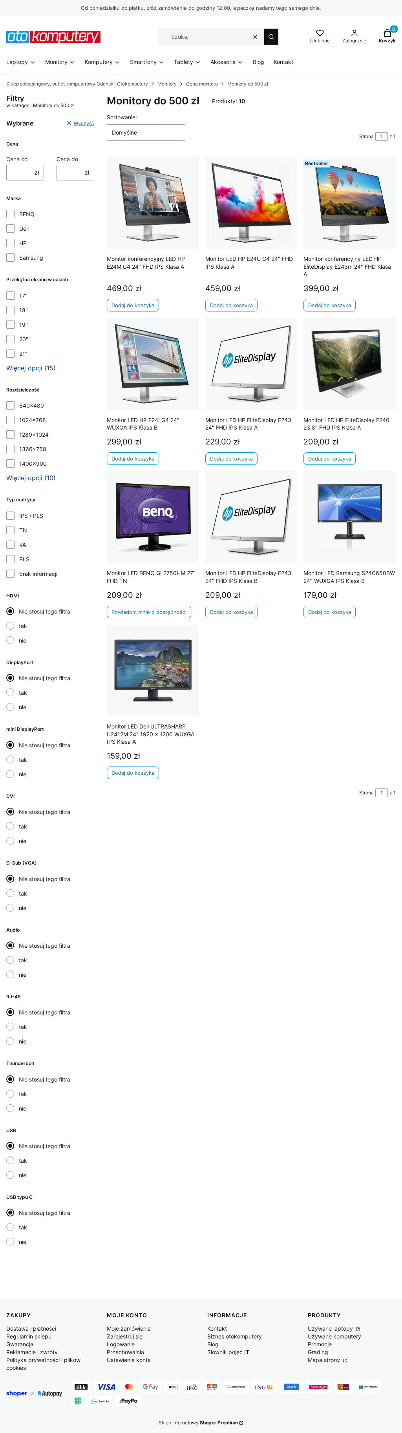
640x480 (31, 405)
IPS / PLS (31, 515)
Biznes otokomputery (234, 1336)
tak (23, 626)
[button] (271, 37)
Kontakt (217, 1328)
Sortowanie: (122, 117)
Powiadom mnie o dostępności (148, 612)
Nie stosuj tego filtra (44, 611)
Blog (213, 1344)
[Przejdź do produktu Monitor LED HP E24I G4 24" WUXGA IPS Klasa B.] (153, 364)
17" (23, 295)
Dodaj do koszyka (132, 305)
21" (23, 353)
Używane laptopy (331, 1328)
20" (23, 339)
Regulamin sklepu (28, 1336)
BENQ (27, 214)
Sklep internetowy (198, 1423)
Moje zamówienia (129, 1328)
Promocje (320, 1344)
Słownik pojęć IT (228, 1352)
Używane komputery (334, 1336)
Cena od (17, 159)
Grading (318, 1352)
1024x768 (32, 420)
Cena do (67, 159)
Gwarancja (19, 1344)
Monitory (167, 84)
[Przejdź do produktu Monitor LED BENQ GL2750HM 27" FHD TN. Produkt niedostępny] (153, 517)
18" (23, 310)
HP (23, 243)
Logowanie (121, 1344)
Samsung (31, 257)
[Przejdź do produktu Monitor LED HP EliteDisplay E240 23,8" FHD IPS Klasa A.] (349, 364)
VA (22, 544)
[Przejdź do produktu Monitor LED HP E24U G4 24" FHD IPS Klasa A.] (251, 203)
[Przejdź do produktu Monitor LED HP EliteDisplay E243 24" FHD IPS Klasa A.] (251, 364)
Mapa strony (325, 1360)
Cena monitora (202, 84)
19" (23, 324)
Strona (366, 136)
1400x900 (33, 463)
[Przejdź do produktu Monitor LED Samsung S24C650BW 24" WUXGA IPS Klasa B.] (349, 517)
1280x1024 (34, 434)
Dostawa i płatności (31, 1328)
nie (22, 640)
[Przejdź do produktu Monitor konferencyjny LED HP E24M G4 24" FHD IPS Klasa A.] (153, 203)
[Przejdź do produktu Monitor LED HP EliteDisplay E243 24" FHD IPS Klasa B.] (251, 517)
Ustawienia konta (129, 1360)
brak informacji (38, 573)
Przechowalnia (125, 1352)
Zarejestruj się (125, 1336)
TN (23, 530)
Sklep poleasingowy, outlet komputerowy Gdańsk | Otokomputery (77, 84)
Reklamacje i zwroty (32, 1352)
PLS (24, 559)
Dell (24, 228)
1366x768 (32, 449)
